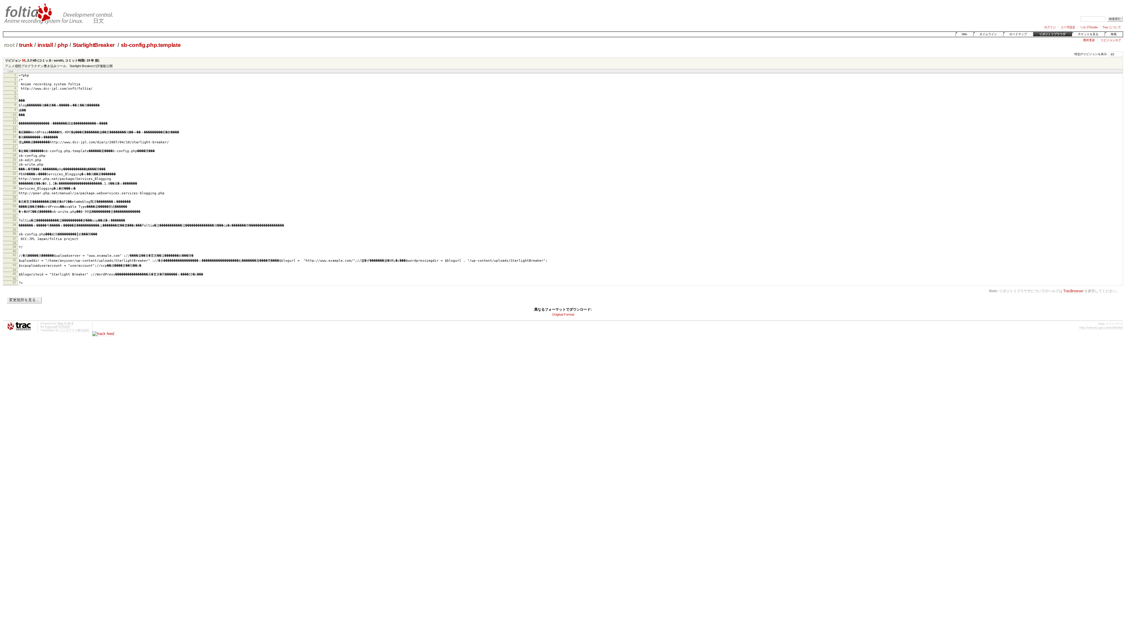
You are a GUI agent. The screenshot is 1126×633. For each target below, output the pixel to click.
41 (14, 255)
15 (14, 136)
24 (14, 178)
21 (14, 164)
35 (14, 230)
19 (14, 155)
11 (14, 119)
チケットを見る (1088, 34)
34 (14, 225)
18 (14, 150)
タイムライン (988, 34)
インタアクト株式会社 (74, 330)
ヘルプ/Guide (1089, 27)
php (62, 45)
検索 (1114, 34)
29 (14, 201)
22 (14, 168)
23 (14, 173)
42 (14, 260)
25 (14, 183)
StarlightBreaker (94, 45)
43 (14, 265)
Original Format (563, 314)
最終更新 (1089, 40)
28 (14, 197)
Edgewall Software (57, 326)
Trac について (1112, 27)
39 (14, 247)
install (45, 45)
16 (14, 141)
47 (14, 282)
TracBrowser (1073, 291)
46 (14, 278)
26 (14, 188)
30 (14, 206)
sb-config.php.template (151, 45)
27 (14, 193)
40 (14, 251)
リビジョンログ (1110, 40)
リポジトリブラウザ (1052, 34)
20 (14, 159)
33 (14, 220)
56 (24, 60)
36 (14, 233)
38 (14, 243)
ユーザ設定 (1068, 27)
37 (14, 238)
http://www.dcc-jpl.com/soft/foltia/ (1101, 327)
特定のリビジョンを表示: (1091, 54)
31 (14, 211)
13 (14, 128)
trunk (26, 45)
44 (14, 270)
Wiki (964, 34)
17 (14, 146)
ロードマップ (1018, 34)
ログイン (1050, 27)
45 (14, 273)
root (9, 45)
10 (14, 114)
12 (14, 123)
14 (14, 131)
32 (14, 216)
